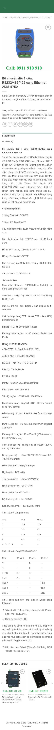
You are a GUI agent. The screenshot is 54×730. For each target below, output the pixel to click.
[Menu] (4, 8)
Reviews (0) (7, 142)
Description (8, 136)
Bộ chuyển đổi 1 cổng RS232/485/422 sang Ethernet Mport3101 (11, 699)
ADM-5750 (11, 115)
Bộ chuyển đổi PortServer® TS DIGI (40, 698)
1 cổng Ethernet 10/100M (15, 215)
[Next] (52, 688)
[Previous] (2, 688)
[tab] (27, 136)
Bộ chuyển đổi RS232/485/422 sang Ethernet (31, 18)
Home (5, 18)
